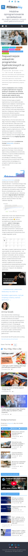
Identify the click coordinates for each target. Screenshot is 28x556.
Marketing (11, 49)
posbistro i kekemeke (13, 80)
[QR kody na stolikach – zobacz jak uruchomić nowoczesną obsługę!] (6, 497)
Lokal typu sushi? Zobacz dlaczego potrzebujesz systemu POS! (14, 366)
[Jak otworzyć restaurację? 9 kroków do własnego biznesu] (6, 460)
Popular (6, 428)
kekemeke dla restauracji (12, 76)
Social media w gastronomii (16, 51)
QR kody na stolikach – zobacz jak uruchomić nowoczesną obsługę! (18, 499)
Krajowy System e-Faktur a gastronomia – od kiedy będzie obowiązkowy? (18, 532)
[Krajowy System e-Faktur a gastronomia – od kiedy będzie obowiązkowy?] (6, 530)
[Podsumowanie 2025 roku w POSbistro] (6, 506)
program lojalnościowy (14, 82)
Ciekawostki (5, 47)
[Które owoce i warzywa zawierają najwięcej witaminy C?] (6, 430)
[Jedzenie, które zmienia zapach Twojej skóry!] (14, 373)
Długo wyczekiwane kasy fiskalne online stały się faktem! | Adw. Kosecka (13, 410)
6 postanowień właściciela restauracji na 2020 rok (12, 290)
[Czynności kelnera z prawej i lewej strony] (6, 451)
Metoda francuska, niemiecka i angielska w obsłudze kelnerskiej (18, 443)
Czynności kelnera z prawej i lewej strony (17, 453)
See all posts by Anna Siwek (9, 339)
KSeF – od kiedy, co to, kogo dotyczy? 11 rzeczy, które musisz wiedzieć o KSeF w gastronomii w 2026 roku (18, 520)
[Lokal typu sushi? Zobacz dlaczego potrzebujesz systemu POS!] (14, 352)
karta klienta (11, 74)
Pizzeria (18, 49)
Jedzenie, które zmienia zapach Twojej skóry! (13, 388)
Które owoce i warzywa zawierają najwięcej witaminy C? (18, 433)
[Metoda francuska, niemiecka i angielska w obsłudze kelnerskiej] (6, 441)
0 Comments (10, 72)
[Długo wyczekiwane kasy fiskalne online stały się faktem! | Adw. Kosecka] (14, 395)
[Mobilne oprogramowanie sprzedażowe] (2, 26)
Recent (15, 428)
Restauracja (5, 51)
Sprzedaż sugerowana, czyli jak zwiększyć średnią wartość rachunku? (12, 297)
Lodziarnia (5, 49)
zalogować (10, 423)
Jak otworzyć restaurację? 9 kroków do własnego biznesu (19, 463)
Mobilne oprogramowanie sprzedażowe (14, 14)
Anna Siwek (16, 70)
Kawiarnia (19, 47)
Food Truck (12, 47)
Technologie (5, 53)
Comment (23, 428)
